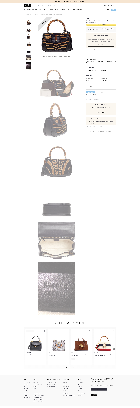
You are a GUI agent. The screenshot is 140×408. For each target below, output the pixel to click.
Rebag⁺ (64, 384)
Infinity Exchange (37, 393)
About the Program (52, 382)
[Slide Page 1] (66, 367)
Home (25, 14)
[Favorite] (44, 331)
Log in (104, 5)
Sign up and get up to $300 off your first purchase (101, 380)
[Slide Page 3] (71, 367)
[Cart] (114, 5)
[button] (56, 35)
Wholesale (79, 9)
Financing (80, 391)
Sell (113, 9)
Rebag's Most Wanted (38, 395)
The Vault (65, 388)
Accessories (62, 9)
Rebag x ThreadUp (38, 401)
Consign (35, 386)
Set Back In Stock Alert (94, 29)
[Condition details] (94, 49)
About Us (65, 382)
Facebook (102, 131)
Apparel (69, 9)
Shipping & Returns (92, 99)
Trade (108, 9)
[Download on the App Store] (94, 395)
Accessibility (81, 395)
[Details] (106, 104)
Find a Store (66, 386)
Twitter (109, 131)
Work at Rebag (81, 393)
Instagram (94, 131)
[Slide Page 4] (73, 367)
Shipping (80, 386)
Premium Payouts (37, 397)
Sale (74, 9)
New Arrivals (27, 9)
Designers (34, 9)
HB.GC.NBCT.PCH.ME (91, 94)
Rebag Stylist (66, 393)
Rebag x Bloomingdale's (69, 395)
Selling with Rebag (38, 384)
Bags (40, 9)
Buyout (35, 391)
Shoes (56, 9)
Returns (80, 388)
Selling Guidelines (38, 399)
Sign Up (110, 5)
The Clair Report (67, 391)
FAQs (79, 384)
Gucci (88, 18)
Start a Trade (101, 112)
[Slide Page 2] (69, 367)
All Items (30, 14)
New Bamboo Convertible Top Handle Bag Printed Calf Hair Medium (100, 21)
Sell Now (35, 382)
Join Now (101, 44)
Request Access (51, 384)
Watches (51, 9)
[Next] (114, 349)
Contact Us (80, 382)
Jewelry (45, 9)
